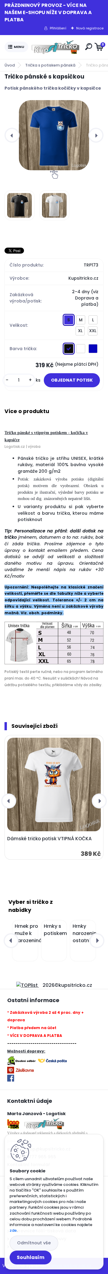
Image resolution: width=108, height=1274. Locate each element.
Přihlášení (58, 28)
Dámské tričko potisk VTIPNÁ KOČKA (49, 839)
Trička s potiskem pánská (50, 65)
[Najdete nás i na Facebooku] (10, 1078)
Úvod (9, 65)
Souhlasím (30, 1257)
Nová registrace (90, 28)
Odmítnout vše (34, 1243)
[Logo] (56, 47)
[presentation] (12, 135)
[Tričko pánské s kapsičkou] (54, 135)
